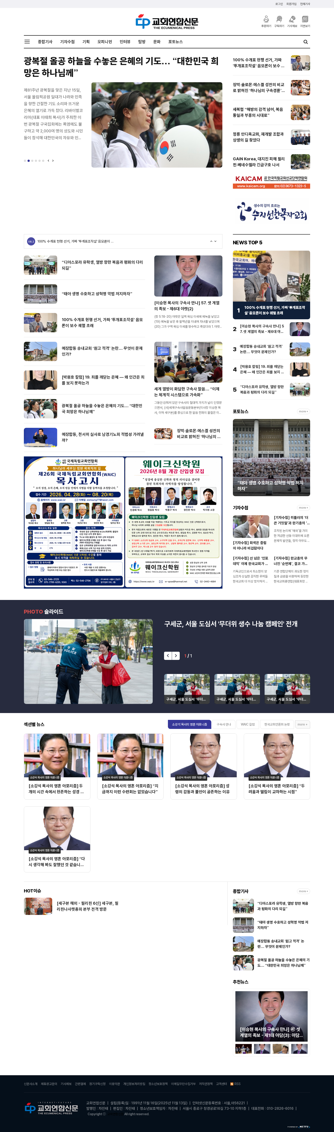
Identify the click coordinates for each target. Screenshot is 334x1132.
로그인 (279, 4)
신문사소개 (30, 1084)
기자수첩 (67, 41)
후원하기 (266, 25)
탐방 (142, 41)
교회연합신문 (115, 1114)
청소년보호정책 (158, 1084)
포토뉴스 (175, 41)
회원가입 (292, 4)
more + (303, 411)
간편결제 (80, 1084)
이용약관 (114, 1084)
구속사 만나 (224, 724)
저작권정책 (206, 1084)
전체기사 (305, 4)
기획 (86, 41)
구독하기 (279, 25)
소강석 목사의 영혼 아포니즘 (189, 724)
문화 (157, 41)
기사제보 (292, 25)
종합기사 (45, 41)
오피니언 (104, 41)
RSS (237, 1084)
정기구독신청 (97, 1084)
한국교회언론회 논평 (277, 724)
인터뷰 (125, 41)
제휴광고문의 (49, 1084)
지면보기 (305, 25)
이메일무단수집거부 (183, 1084)
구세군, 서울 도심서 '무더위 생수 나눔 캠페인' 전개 (231, 624)
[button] (25, 161)
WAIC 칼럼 (248, 724)
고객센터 (221, 1084)
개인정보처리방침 (134, 1084)
